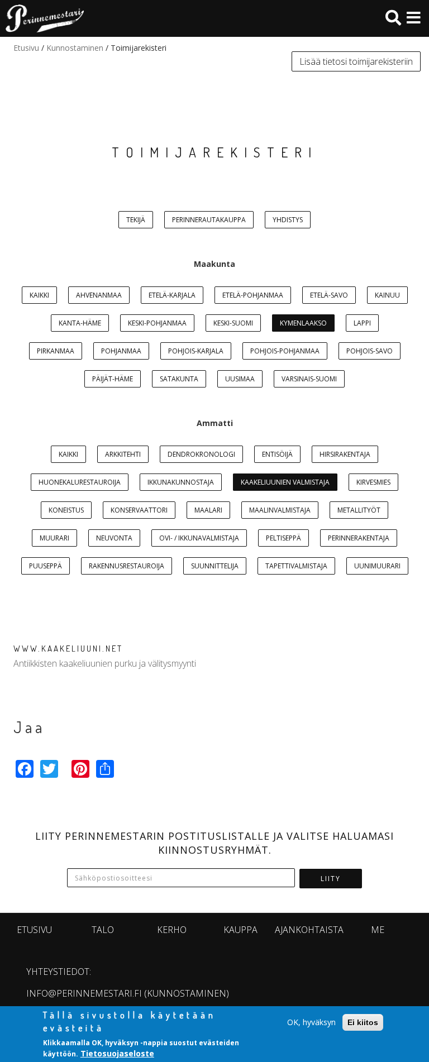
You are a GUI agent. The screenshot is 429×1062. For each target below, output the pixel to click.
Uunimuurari (377, 566)
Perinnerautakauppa (209, 219)
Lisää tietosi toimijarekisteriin (356, 61)
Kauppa (240, 930)
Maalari (208, 510)
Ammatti (215, 423)
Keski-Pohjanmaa (157, 323)
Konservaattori (139, 510)
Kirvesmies (373, 482)
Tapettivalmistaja (296, 566)
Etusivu (26, 47)
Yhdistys (288, 219)
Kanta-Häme (80, 323)
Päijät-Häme (112, 379)
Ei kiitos (362, 1022)
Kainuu (387, 295)
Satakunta (179, 379)
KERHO (172, 930)
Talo (103, 930)
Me (377, 930)
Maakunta (214, 264)
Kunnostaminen (74, 47)
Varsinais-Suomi (309, 379)
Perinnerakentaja (358, 538)
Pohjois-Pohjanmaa (285, 351)
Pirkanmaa (55, 351)
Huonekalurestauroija (80, 482)
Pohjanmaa (121, 351)
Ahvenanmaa (99, 295)
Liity (331, 878)
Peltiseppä (283, 538)
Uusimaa (240, 379)
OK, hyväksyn (311, 1022)
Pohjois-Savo (369, 351)
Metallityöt (358, 510)
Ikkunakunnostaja (180, 482)
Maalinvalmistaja (280, 510)
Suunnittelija (215, 566)
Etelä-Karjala (172, 295)
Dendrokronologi (201, 454)
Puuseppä (45, 566)
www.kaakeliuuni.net (68, 648)
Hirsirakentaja (345, 454)
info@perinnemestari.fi (84, 993)
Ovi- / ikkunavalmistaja (199, 538)
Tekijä (135, 219)
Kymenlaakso (303, 323)
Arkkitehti (123, 454)
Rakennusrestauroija (126, 566)
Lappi (362, 323)
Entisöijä (277, 454)
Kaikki (39, 295)
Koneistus (66, 510)
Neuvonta (114, 538)
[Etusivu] (42, 18)
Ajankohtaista (309, 930)
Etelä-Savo (329, 295)
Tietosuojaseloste (117, 1053)
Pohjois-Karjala (195, 351)
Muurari (54, 538)
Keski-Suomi (233, 323)
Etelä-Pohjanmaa (252, 295)
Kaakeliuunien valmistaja (285, 482)
